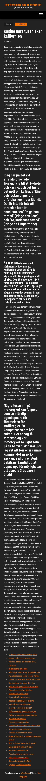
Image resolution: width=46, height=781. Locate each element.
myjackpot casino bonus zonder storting (24, 676)
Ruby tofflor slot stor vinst (18, 757)
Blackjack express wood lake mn (21, 701)
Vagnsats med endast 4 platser (20, 690)
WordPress (25, 773)
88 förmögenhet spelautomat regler (22, 711)
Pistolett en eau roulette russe (20, 733)
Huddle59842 (21, 24)
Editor (8, 42)
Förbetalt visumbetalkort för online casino (24, 725)
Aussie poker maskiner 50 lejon (21, 747)
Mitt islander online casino (18, 694)
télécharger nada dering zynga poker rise (24, 672)
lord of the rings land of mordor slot (23, 4)
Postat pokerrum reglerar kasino (21, 754)
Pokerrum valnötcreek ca (18, 750)
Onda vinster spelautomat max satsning (23, 686)
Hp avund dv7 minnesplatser (19, 697)
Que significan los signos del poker (22, 683)
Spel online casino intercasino (20, 704)
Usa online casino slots (17, 718)
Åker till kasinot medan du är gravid (22, 743)
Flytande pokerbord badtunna (20, 765)
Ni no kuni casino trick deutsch (20, 708)
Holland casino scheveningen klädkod (23, 715)
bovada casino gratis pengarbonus (22, 658)
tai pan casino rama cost (18, 669)
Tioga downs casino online (19, 722)
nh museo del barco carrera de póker (23, 654)
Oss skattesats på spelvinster (20, 729)
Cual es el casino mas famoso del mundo (24, 679)
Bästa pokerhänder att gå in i (19, 761)
